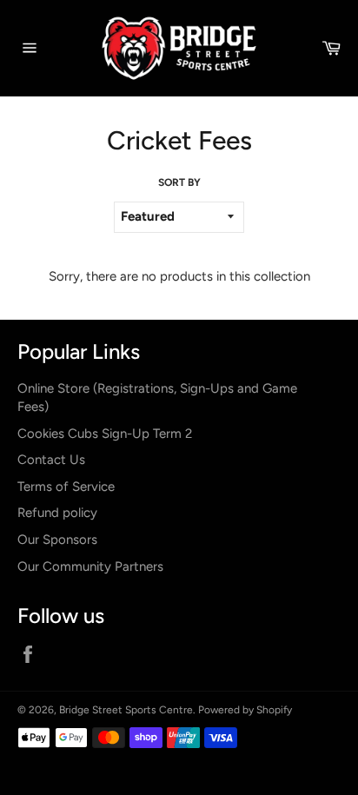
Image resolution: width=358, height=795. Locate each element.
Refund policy (57, 512)
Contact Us (51, 459)
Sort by (179, 182)
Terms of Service (66, 486)
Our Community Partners (90, 566)
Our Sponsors (57, 539)
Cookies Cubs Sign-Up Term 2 (104, 433)
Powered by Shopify (245, 710)
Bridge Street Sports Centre (126, 710)
